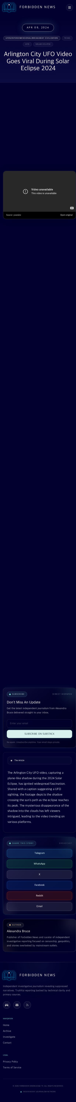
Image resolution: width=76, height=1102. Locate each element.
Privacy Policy (10, 1061)
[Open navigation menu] (69, 7)
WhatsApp (39, 863)
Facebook (39, 885)
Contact (7, 1042)
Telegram (39, 853)
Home (6, 1025)
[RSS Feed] (27, 1005)
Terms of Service (12, 1067)
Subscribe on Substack (39, 733)
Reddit (39, 895)
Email (39, 906)
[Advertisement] (38, 127)
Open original (66, 215)
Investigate (9, 1037)
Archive (7, 1031)
